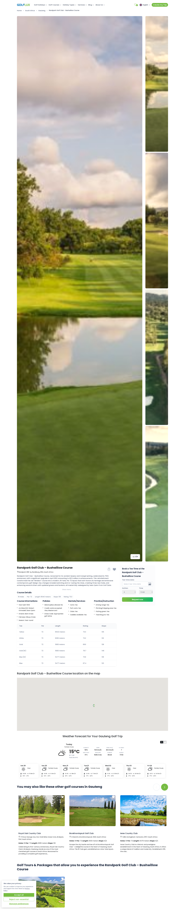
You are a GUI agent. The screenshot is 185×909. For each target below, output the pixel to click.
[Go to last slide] (21, 289)
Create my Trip (160, 4)
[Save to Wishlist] (114, 569)
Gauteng (41, 10)
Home (19, 10)
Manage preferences (19, 903)
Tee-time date (128, 580)
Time (141, 588)
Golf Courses (54, 5)
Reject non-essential (19, 899)
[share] (109, 569)
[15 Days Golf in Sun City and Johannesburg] (41, 892)
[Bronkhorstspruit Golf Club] (92, 810)
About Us (99, 5)
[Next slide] (138, 289)
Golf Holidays (39, 5)
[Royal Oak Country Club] (41, 810)
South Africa (30, 10)
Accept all (19, 895)
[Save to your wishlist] (62, 797)
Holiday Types (68, 5)
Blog (90, 5)
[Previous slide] (156, 20)
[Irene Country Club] (143, 810)
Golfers (125, 588)
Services (81, 5)
